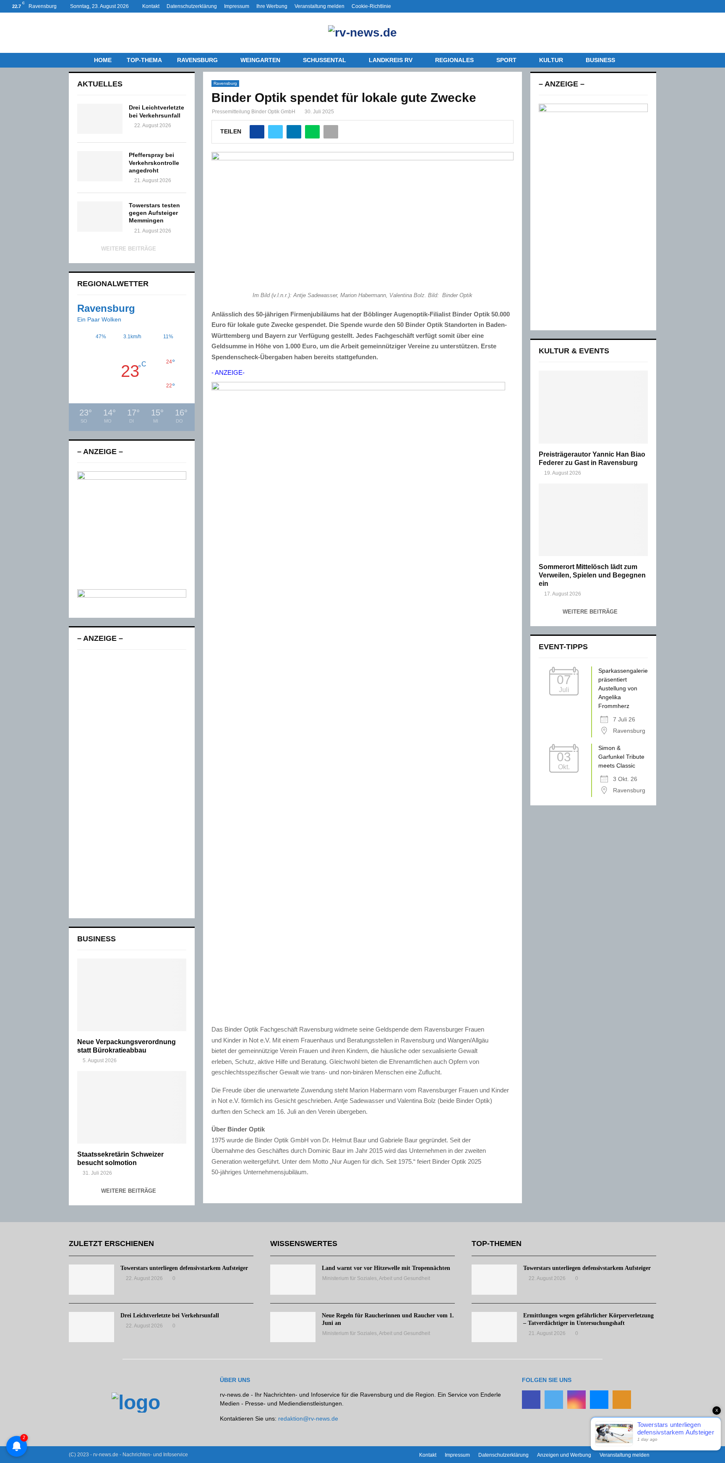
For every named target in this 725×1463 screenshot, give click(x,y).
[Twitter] (554, 1399)
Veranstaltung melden (319, 6)
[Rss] (622, 1399)
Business (600, 60)
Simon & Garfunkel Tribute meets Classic (621, 757)
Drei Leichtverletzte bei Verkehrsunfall (169, 1315)
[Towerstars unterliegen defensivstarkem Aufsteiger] (91, 1279)
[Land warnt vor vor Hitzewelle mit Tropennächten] (293, 1279)
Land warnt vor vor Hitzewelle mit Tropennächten (386, 1268)
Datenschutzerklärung (192, 6)
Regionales (454, 60)
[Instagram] (576, 1399)
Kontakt (150, 6)
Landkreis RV (390, 60)
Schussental (324, 60)
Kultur (551, 60)
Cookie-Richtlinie (371, 6)
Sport (506, 60)
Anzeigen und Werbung (564, 1455)
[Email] (599, 1399)
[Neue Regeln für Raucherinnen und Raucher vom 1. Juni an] (293, 1327)
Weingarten (260, 60)
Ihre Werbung (271, 6)
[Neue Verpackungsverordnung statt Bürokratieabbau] (131, 995)
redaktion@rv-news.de (308, 1418)
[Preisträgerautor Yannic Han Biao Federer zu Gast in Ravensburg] (593, 407)
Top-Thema (144, 60)
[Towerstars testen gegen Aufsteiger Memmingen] (100, 216)
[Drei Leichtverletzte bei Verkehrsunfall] (100, 119)
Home (103, 60)
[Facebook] (531, 1399)
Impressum (236, 6)
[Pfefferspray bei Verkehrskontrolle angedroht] (100, 166)
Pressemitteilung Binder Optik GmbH (253, 112)
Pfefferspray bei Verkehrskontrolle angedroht (154, 162)
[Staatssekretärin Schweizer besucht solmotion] (131, 1107)
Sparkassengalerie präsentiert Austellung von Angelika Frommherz (623, 688)
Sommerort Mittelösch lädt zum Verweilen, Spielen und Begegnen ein (592, 575)
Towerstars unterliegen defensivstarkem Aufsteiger (184, 1268)
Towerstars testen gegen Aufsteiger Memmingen (154, 213)
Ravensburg (197, 60)
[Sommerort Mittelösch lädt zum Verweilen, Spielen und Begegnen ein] (593, 519)
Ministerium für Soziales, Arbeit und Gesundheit (376, 1278)
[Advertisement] (131, 784)
